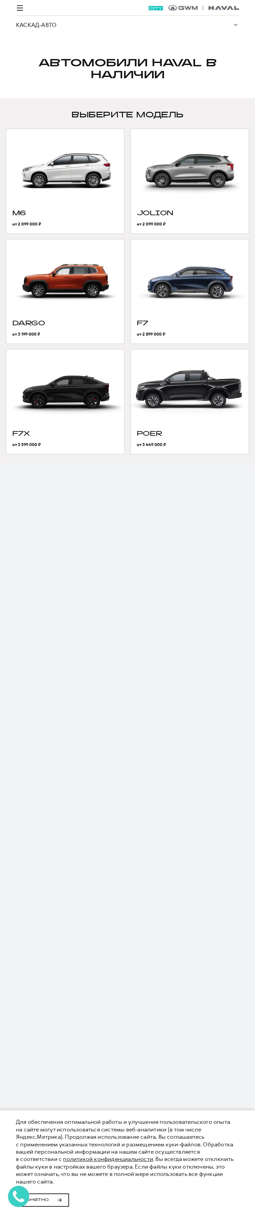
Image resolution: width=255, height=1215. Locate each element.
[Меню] (20, 8)
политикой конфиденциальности (108, 1159)
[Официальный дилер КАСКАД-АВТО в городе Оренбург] (203, 8)
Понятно (36, 1200)
